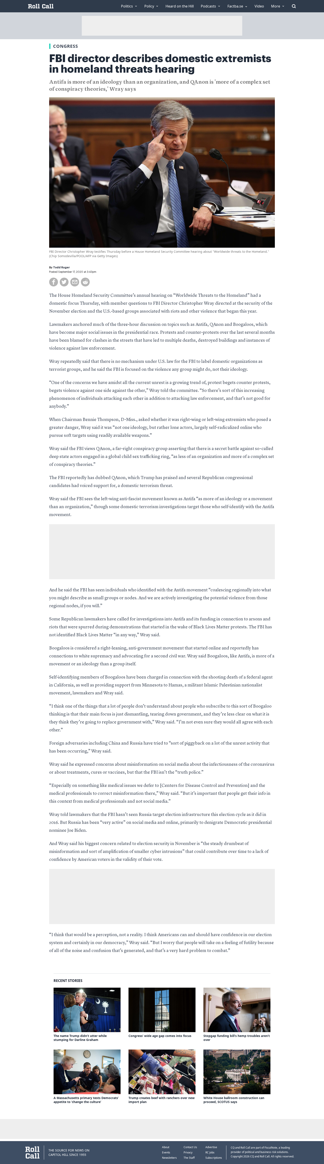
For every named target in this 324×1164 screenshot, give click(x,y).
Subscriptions (213, 1158)
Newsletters (169, 1158)
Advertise (211, 1147)
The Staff (189, 1158)
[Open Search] (294, 6)
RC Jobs (209, 1152)
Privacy (188, 1152)
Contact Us (190, 1147)
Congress (65, 46)
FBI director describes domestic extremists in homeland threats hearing (160, 63)
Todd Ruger (61, 267)
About (165, 1147)
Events (166, 1152)
